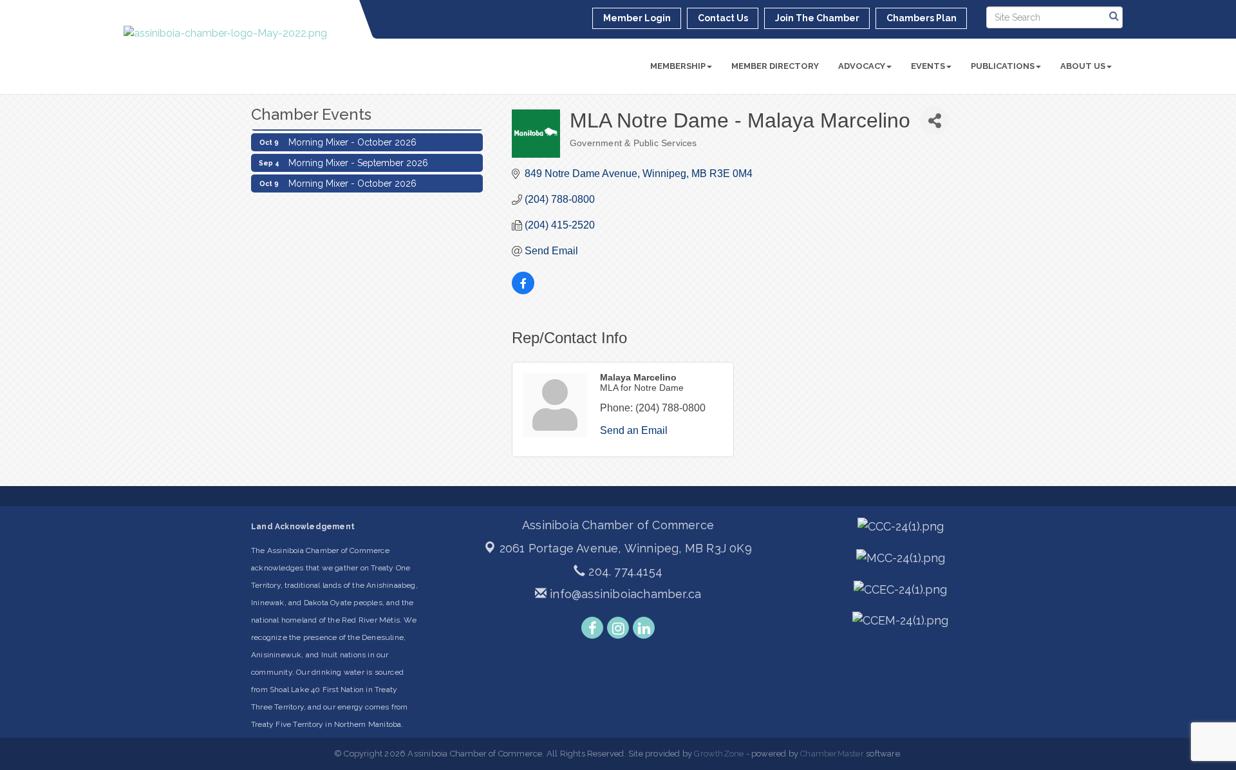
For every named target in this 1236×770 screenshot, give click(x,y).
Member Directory (775, 66)
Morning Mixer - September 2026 (358, 158)
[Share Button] (934, 120)
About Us (1082, 66)
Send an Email (634, 430)
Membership (678, 66)
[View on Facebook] (523, 290)
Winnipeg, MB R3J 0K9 (626, 548)
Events (928, 66)
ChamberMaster (832, 753)
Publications (1003, 66)
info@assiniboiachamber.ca (624, 594)
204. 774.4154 (623, 571)
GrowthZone (719, 753)
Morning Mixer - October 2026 (352, 138)
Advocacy (861, 66)
